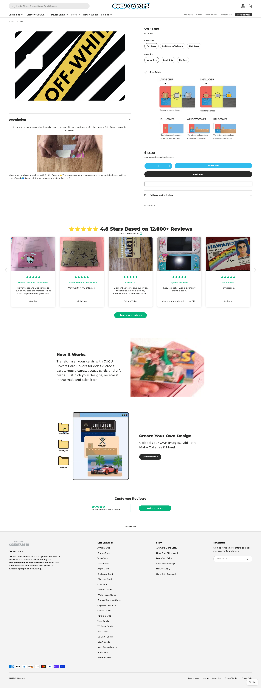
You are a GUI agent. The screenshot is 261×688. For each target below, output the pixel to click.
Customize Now (150, 457)
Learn (199, 14)
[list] (70, 66)
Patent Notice (193, 678)
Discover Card (104, 579)
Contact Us (226, 14)
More (74, 14)
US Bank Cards (105, 636)
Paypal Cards (104, 616)
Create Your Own (35, 14)
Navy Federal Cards (107, 647)
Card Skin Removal (166, 574)
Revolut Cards (104, 589)
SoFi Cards (102, 652)
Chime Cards (104, 610)
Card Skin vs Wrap (165, 563)
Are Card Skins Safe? (166, 547)
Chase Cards (103, 553)
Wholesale (211, 14)
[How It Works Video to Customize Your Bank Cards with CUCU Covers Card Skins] (70, 153)
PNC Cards (103, 631)
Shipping (148, 157)
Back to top (130, 527)
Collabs (105, 14)
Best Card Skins (164, 558)
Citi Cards (102, 584)
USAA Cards (103, 642)
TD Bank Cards (105, 626)
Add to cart (213, 165)
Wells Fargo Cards (106, 595)
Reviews (188, 14)
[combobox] (49, 6)
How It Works (90, 14)
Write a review (155, 508)
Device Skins (58, 14)
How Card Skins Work (167, 553)
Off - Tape (19, 21)
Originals (148, 33)
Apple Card (103, 568)
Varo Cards (103, 621)
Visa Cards (102, 558)
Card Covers (149, 206)
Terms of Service (231, 678)
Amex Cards (103, 547)
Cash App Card (105, 574)
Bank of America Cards (109, 600)
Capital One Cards (106, 605)
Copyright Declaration (211, 678)
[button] (7, 270)
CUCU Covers (19, 678)
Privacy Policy (247, 678)
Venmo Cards (104, 657)
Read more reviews (130, 315)
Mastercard (103, 563)
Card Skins (14, 14)
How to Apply (163, 568)
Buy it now (198, 174)
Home (11, 21)
